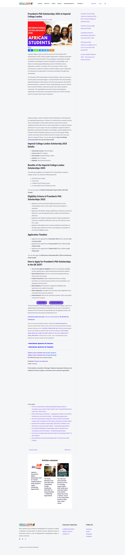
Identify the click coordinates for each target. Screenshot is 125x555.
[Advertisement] (50, 107)
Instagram (89, 536)
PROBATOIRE (51, 328)
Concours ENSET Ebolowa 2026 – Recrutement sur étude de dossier (88, 57)
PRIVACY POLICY (67, 531)
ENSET (46, 333)
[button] (74, 3)
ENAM (29, 333)
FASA (58, 333)
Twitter (88, 531)
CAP (43, 328)
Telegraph (89, 534)
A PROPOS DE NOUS (68, 529)
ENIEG (33, 333)
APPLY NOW (42, 302)
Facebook (89, 529)
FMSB (62, 333)
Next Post (68, 450)
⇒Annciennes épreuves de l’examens (40, 347)
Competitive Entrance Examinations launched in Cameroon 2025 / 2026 (88, 35)
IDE (43, 333)
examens (56, 317)
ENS (62, 330)
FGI (55, 333)
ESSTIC (66, 333)
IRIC (36, 333)
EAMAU (66, 330)
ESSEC (50, 333)
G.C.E (40, 328)
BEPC (46, 328)
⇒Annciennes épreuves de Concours (40, 343)
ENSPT (36, 335)
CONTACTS (65, 534)
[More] (51, 50)
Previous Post (32, 450)
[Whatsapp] (35, 50)
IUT (53, 333)
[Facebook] (30, 50)
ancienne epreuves (61, 323)
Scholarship (31, 139)
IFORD (39, 333)
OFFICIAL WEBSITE (56, 302)
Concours (48, 317)
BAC (57, 328)
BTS (59, 328)
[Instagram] (25, 539)
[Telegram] (41, 50)
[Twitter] (46, 50)
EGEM (29, 335)
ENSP (32, 335)
